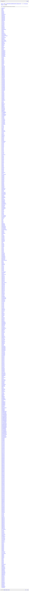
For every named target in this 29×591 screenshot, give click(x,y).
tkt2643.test (3, 461)
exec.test (3, 132)
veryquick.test (3, 541)
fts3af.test (3, 179)
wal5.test (3, 562)
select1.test (3, 355)
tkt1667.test (3, 448)
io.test (2, 242)
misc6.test (3, 306)
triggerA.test (3, 525)
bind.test (3, 46)
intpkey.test (3, 241)
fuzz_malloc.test (4, 216)
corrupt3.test (3, 80)
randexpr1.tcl (3, 336)
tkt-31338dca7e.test (4, 414)
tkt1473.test (3, 441)
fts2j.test (3, 164)
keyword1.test (3, 258)
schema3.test (3, 353)
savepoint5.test (3, 349)
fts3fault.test (3, 201)
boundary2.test (3, 52)
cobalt (2, 3)
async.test (3, 21)
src (4, 4)
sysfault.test (3, 394)
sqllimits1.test (3, 386)
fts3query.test (3, 205)
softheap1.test (3, 377)
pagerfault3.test (4, 323)
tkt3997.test (3, 510)
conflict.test (3, 77)
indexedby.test (3, 233)
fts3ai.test (3, 182)
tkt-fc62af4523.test (4, 437)
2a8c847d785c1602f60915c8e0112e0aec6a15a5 (13, 3)
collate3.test (3, 68)
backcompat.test (4, 37)
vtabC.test (3, 556)
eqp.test (3, 128)
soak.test (3, 376)
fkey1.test (3, 137)
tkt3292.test (3, 474)
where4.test (3, 578)
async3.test (3, 23)
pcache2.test (3, 327)
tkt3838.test (3, 501)
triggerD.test (3, 528)
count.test (3, 91)
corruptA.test (3, 86)
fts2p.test (3, 169)
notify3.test (3, 314)
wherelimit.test (3, 586)
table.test (3, 395)
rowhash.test (3, 343)
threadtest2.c (3, 409)
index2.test (3, 231)
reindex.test (3, 340)
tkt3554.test (3, 488)
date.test (3, 102)
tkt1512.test (3, 443)
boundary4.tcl (3, 55)
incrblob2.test (3, 224)
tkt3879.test (3, 504)
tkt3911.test (3, 505)
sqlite (2, 4)
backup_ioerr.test (4, 40)
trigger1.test (3, 517)
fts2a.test (3, 156)
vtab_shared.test (4, 553)
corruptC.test (3, 88)
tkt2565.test (3, 459)
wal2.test (3, 559)
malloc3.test (3, 276)
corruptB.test (3, 87)
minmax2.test (3, 300)
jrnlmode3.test (3, 257)
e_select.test (3, 121)
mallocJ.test (3, 292)
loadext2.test (3, 264)
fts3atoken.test (3, 188)
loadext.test (3, 263)
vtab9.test (3, 550)
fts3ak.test (3, 184)
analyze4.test (3, 17)
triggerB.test (3, 526)
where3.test (3, 577)
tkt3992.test (3, 509)
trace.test (3, 513)
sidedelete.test (3, 375)
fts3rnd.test (3, 206)
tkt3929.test (3, 507)
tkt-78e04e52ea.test (4, 423)
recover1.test (3, 339)
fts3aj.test (3, 183)
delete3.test (3, 107)
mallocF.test (3, 288)
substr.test (3, 390)
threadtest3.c (3, 410)
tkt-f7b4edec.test (4, 435)
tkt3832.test (3, 500)
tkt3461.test (3, 482)
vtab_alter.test (3, 551)
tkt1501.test (3, 442)
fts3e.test (3, 198)
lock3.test (3, 267)
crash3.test (3, 93)
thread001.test (3, 401)
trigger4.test (3, 520)
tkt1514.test (3, 444)
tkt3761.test (3, 494)
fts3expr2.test (3, 200)
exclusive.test (3, 130)
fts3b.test (3, 190)
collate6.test (3, 71)
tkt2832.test (3, 466)
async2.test (3, 22)
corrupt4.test (3, 81)
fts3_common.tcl (4, 174)
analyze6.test (3, 19)
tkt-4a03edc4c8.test (4, 419)
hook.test (3, 218)
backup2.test (3, 39)
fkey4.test (3, 140)
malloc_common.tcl (4, 282)
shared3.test (3, 369)
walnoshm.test (3, 572)
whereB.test (3, 585)
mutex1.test (3, 310)
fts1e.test (3, 146)
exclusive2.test (3, 131)
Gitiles (4, 589)
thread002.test (3, 402)
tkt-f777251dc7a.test (4, 434)
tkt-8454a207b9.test (4, 426)
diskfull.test (3, 110)
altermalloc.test (3, 14)
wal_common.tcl (4, 564)
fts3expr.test (3, 199)
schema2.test (3, 352)
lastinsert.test (3, 259)
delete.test (3, 105)
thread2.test (3, 406)
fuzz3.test (3, 214)
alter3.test (3, 12)
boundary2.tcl (3, 51)
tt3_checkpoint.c (4, 529)
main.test (3, 273)
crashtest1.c (3, 99)
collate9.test (3, 74)
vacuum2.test (3, 538)
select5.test (3, 359)
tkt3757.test (3, 493)
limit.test (3, 262)
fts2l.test (3, 166)
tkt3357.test (3, 478)
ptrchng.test (3, 332)
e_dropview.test (4, 115)
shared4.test (3, 370)
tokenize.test (3, 512)
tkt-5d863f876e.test (4, 420)
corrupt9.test (3, 85)
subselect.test (3, 389)
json (27, 589)
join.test (3, 247)
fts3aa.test (3, 175)
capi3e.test (3, 63)
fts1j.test (3, 149)
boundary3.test (3, 54)
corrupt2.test (3, 79)
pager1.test (3, 319)
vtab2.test (3, 544)
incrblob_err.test (4, 226)
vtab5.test (3, 547)
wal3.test (3, 560)
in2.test (2, 220)
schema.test (3, 351)
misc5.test (3, 305)
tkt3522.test (3, 485)
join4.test (3, 250)
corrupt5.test (3, 82)
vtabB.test (3, 555)
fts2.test (3, 155)
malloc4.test (3, 277)
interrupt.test (3, 240)
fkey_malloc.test (4, 141)
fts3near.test (3, 204)
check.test (3, 65)
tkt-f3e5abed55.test (4, 433)
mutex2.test (3, 311)
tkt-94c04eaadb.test (4, 427)
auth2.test (3, 31)
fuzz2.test (3, 213)
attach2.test (3, 26)
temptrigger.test (4, 399)
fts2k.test (3, 165)
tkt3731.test (3, 492)
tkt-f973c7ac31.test (4, 436)
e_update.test (3, 123)
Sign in (27, 1)
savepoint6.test (3, 350)
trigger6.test (3, 522)
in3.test (2, 221)
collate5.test (3, 70)
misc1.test (3, 302)
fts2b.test (3, 157)
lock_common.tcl (4, 271)
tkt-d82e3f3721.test (4, 432)
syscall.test (3, 393)
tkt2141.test (3, 450)
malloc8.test (3, 280)
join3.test (3, 249)
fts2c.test (3, 158)
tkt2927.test (3, 469)
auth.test (3, 30)
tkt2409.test (3, 457)
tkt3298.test (3, 475)
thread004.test (3, 404)
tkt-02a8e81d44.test (4, 411)
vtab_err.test (3, 552)
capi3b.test (3, 60)
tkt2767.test (3, 463)
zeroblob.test (3, 587)
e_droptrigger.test (4, 114)
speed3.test (3, 382)
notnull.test (3, 315)
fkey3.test (3, 139)
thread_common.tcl (4, 407)
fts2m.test (3, 167)
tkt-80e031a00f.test (4, 425)
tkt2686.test (3, 462)
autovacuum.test (4, 34)
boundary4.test (3, 56)
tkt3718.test (3, 491)
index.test (3, 230)
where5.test (3, 579)
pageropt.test (3, 324)
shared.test (3, 367)
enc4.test (3, 127)
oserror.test (3, 318)
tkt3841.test (3, 502)
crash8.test (3, 98)
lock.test (3, 265)
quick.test (3, 333)
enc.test (3, 125)
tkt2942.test (3, 470)
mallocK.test (3, 293)
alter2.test (3, 11)
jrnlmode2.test (3, 256)
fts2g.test (3, 161)
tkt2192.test (3, 451)
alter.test (3, 10)
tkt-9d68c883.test (4, 428)
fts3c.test (3, 191)
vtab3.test (3, 545)
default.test (3, 104)
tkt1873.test (3, 449)
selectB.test (3, 364)
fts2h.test (3, 162)
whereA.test (3, 584)
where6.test (3, 580)
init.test (2, 234)
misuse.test (3, 308)
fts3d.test (3, 195)
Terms (9, 589)
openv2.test (3, 317)
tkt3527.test (3, 486)
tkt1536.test (3, 445)
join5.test (3, 251)
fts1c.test (3, 144)
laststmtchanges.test (4, 260)
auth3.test (3, 32)
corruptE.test (3, 90)
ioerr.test (3, 243)
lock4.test (3, 268)
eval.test (3, 129)
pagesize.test (3, 325)
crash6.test (3, 96)
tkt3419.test (3, 479)
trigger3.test (3, 519)
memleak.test (3, 296)
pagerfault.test (3, 321)
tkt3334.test (3, 476)
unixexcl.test (3, 533)
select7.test (3, 361)
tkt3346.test (3, 477)
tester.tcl (3, 400)
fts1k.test (3, 150)
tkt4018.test (3, 511)
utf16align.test (3, 536)
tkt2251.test (3, 453)
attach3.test (3, 27)
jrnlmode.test (3, 255)
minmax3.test (3, 301)
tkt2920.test (3, 468)
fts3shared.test (3, 207)
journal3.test (3, 254)
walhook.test (3, 570)
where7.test (3, 581)
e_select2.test (3, 122)
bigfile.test (3, 44)
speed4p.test (3, 385)
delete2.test (3, 106)
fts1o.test (3, 153)
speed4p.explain (4, 384)
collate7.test (3, 72)
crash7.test (3, 97)
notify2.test (3, 313)
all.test (2, 9)
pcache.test (3, 326)
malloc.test (3, 275)
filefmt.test (3, 136)
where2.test (3, 576)
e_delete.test (3, 113)
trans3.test (3, 516)
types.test (3, 530)
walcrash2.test (3, 568)
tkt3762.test (3, 495)
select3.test (3, 357)
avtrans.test (3, 36)
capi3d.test (3, 62)
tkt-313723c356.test (4, 415)
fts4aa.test (3, 209)
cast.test (3, 64)
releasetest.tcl (3, 341)
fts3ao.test (3, 187)
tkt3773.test (3, 496)
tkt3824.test (3, 499)
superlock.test (3, 391)
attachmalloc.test (4, 29)
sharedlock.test (3, 373)
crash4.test (3, 94)
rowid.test (3, 344)
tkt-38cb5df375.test (4, 416)
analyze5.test (3, 18)
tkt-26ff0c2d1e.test (4, 412)
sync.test (3, 392)
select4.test (3, 358)
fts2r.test (3, 171)
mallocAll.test (3, 284)
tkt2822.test (3, 465)
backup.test (3, 38)
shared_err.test (3, 372)
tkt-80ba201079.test (4, 424)
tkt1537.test (3, 446)
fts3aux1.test (3, 189)
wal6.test (3, 563)
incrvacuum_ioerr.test (4, 229)
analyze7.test (3, 20)
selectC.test (3, 365)
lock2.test (3, 266)
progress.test (3, 331)
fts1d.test (3, 145)
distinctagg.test (3, 111)
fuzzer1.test (3, 217)
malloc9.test (3, 281)
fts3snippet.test (3, 208)
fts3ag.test (3, 180)
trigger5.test (3, 521)
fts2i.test (3, 163)
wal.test (3, 558)
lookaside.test (3, 272)
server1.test (3, 366)
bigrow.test (3, 45)
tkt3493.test (3, 483)
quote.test (3, 335)
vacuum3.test (3, 539)
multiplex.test (3, 309)
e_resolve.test (3, 120)
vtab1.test (3, 543)
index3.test (3, 232)
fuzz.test (3, 212)
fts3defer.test (3, 196)
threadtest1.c (3, 408)
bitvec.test (3, 48)
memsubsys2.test (4, 298)
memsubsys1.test (4, 297)
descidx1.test (3, 108)
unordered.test (3, 534)
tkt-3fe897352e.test (4, 418)
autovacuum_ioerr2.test (4, 35)
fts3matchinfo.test (4, 203)
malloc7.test (3, 279)
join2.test (3, 248)
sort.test (3, 378)
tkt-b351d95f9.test (4, 429)
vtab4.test (3, 546)
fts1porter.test (3, 154)
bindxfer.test (3, 47)
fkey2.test (3, 138)
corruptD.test (3, 89)
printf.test (3, 330)
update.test (3, 535)
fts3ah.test (3, 181)
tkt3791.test (3, 497)
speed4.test (3, 383)
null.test (3, 316)
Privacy (6, 589)
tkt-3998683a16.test (4, 417)
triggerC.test (3, 527)
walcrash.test (3, 567)
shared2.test (3, 368)
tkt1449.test (3, 440)
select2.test (3, 356)
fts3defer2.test (3, 197)
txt (25, 589)
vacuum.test (3, 537)
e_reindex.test (3, 119)
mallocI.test (3, 291)
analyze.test (3, 15)
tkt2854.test (3, 467)
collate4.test (3, 69)
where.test (3, 575)
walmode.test (3, 571)
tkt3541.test (3, 487)
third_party (26, 3)
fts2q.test (3, 170)
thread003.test (3, 403)
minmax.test (3, 299)
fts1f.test (3, 147)
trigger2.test (3, 518)
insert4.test (3, 237)
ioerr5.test (3, 246)
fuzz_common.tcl (4, 215)
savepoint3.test (3, 347)
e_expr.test (3, 116)
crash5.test (3, 95)
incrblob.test (3, 223)
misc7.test (3, 307)
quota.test (3, 334)
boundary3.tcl (3, 53)
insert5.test (3, 238)
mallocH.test (3, 290)
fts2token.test (3, 172)
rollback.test (3, 342)
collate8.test (3, 73)
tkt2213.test (3, 452)
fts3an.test (3, 186)
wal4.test (3, 561)
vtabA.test (3, 554)
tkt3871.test (3, 503)
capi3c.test (3, 61)
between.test (3, 43)
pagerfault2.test (4, 322)
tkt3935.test (3, 508)
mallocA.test (3, 283)
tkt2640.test (3, 460)
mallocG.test (3, 289)
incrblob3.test (3, 225)
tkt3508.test (3, 484)
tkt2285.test (3, 454)
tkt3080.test (3, 471)
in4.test (2, 222)
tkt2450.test (3, 458)
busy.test (3, 57)
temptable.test (3, 398)
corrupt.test (3, 78)
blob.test (3, 49)
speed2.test (3, 381)
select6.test (3, 360)
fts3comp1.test (3, 192)
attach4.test (3, 28)
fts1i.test (3, 148)
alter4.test (3, 13)
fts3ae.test (3, 178)
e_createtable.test (4, 112)
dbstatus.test (3, 103)
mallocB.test (3, 285)
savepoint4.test (3, 348)
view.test (3, 542)
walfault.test (3, 569)
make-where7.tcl (4, 274)
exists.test (3, 133)
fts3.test (3, 173)
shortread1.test (3, 374)
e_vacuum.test (3, 124)
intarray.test (3, 239)
